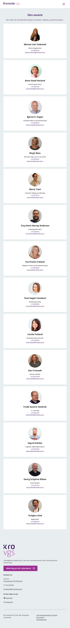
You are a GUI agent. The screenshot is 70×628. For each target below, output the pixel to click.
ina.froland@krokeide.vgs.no (35, 270)
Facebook (9, 598)
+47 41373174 (35, 195)
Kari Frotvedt (35, 370)
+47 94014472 (35, 413)
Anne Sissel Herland (35, 81)
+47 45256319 (35, 231)
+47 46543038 (35, 268)
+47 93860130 (35, 521)
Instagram (9, 602)
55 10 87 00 (10, 585)
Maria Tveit (35, 189)
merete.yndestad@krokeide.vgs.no (35, 52)
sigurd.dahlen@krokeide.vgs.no (35, 451)
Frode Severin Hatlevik (35, 407)
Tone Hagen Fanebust (35, 298)
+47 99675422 (35, 86)
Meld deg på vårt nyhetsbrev (18, 568)
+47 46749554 (35, 123)
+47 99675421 (35, 159)
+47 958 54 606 (35, 376)
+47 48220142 (35, 50)
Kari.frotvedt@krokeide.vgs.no (35, 378)
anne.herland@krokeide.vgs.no (35, 89)
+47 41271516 (35, 485)
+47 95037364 (35, 449)
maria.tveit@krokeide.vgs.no (35, 197)
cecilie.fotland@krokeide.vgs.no (35, 342)
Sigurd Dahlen (35, 443)
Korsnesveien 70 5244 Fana (12, 581)
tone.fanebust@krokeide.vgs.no (35, 306)
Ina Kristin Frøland (35, 262)
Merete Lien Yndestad (35, 44)
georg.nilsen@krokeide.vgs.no (35, 487)
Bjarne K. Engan (35, 117)
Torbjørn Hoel (35, 515)
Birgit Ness (35, 153)
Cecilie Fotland (35, 334)
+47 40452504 (35, 304)
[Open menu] (64, 4)
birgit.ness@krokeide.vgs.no (35, 161)
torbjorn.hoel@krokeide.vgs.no (35, 523)
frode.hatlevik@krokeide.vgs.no (35, 415)
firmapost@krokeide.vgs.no (12, 589)
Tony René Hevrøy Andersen (35, 226)
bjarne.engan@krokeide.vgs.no (35, 125)
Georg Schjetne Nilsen (35, 479)
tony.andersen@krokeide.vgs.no (35, 233)
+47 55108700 (35, 340)
